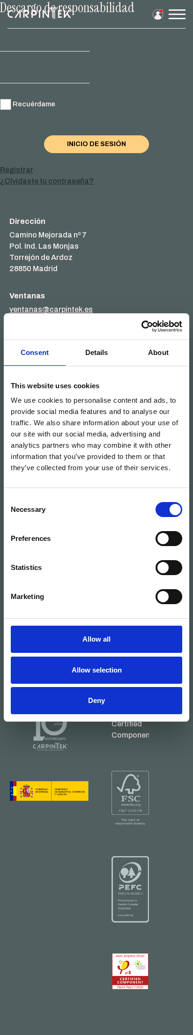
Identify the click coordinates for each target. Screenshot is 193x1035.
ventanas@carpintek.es (51, 309)
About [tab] (158, 352)
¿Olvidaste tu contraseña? (47, 181)
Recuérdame (34, 104)
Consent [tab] (35, 352)
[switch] (169, 538)
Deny (96, 700)
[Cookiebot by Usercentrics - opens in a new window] (141, 326)
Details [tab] (96, 352)
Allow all (96, 639)
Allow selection (97, 670)
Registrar (16, 170)
